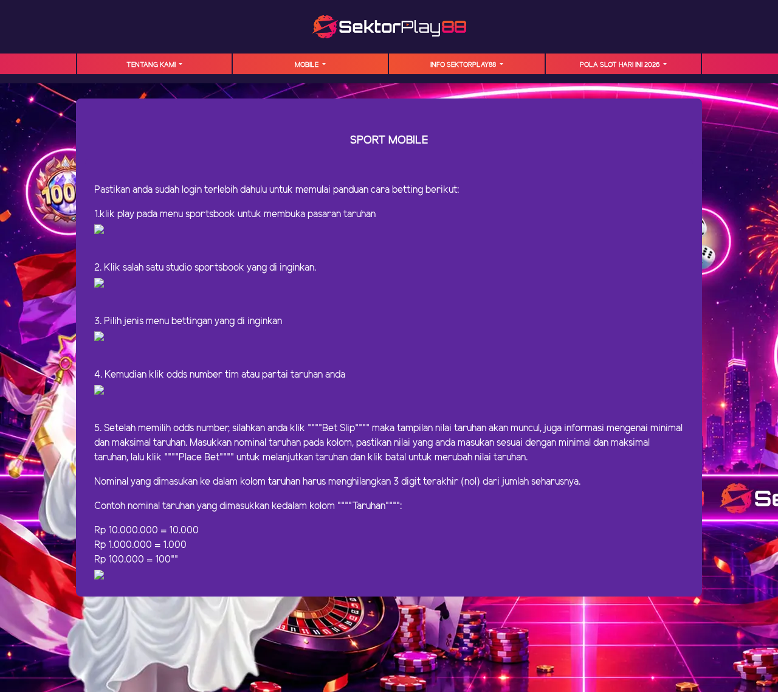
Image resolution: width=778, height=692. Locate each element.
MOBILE (307, 65)
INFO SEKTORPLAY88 (464, 65)
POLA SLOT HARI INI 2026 (620, 65)
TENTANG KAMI (151, 65)
